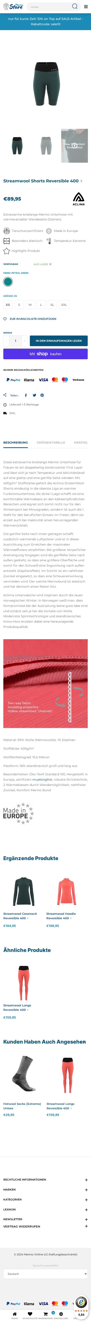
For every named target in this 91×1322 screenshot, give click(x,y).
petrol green (8, 281)
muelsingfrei (42, 780)
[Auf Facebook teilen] (26, 395)
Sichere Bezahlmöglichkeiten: (23, 370)
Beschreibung (15, 442)
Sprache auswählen (46, 1265)
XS (8, 305)
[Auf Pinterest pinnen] (42, 395)
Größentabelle (51, 442)
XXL (64, 305)
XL (52, 305)
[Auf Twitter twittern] (34, 395)
